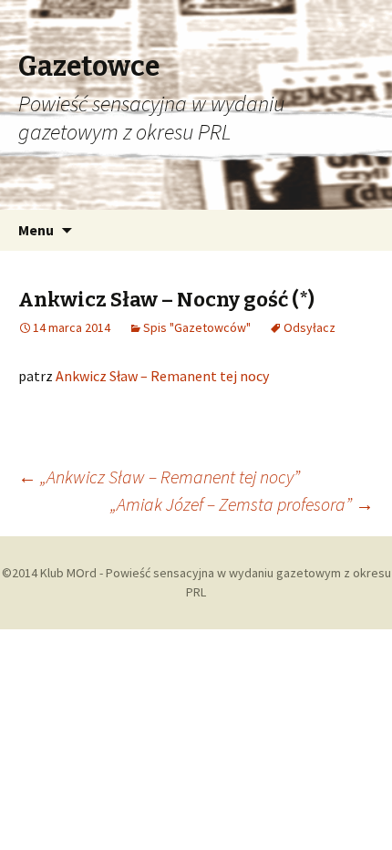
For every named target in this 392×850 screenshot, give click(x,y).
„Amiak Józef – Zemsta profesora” (242, 503)
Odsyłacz (309, 327)
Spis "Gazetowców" (197, 327)
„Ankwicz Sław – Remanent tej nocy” (159, 476)
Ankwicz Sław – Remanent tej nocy (162, 376)
